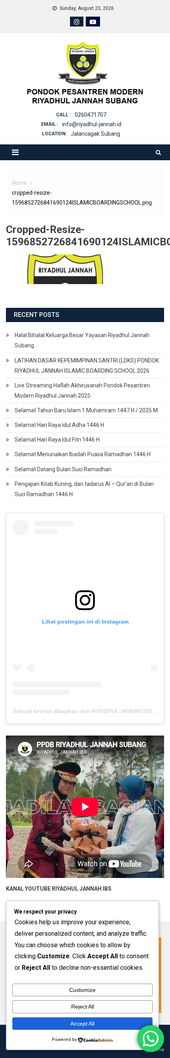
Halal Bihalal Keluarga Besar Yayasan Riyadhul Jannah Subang (82, 340)
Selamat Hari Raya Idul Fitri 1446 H (57, 439)
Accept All (82, 1023)
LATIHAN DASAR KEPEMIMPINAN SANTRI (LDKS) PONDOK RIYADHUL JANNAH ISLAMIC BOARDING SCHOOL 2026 (87, 365)
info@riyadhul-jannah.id (91, 124)
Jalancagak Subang (95, 134)
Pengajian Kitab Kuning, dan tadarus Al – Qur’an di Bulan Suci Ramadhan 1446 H (84, 489)
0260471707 (90, 115)
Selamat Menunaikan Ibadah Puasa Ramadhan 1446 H (83, 454)
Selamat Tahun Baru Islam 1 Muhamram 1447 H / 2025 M (86, 410)
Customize (82, 990)
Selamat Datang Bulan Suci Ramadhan (63, 469)
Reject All (82, 1006)
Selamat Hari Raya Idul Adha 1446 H (59, 425)
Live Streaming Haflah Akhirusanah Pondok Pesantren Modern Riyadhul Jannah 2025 (82, 390)
